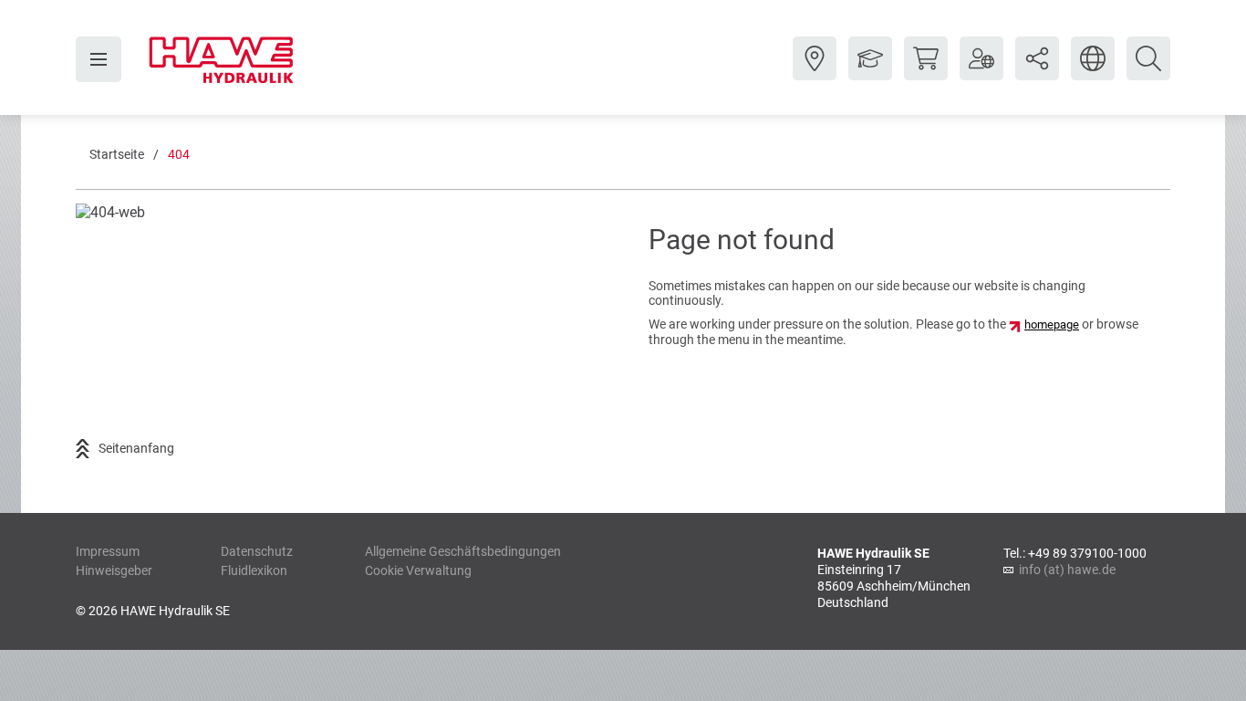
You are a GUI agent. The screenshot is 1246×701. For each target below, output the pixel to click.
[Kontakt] (814, 72)
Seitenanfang (136, 448)
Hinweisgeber (114, 570)
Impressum (108, 551)
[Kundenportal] (981, 72)
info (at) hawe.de (1067, 569)
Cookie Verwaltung (418, 570)
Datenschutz (257, 551)
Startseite (116, 154)
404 (179, 154)
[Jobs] (870, 72)
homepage (1051, 324)
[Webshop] (926, 72)
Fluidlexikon (254, 570)
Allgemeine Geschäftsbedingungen (463, 551)
